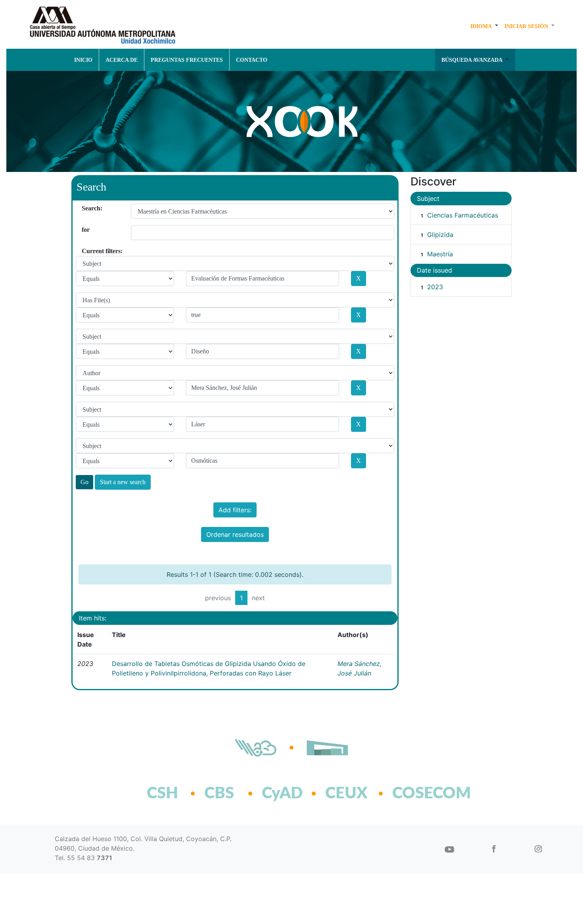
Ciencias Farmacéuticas (462, 215)
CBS (219, 793)
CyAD (282, 793)
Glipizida (440, 235)
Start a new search (123, 482)
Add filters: (235, 510)
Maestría (440, 254)
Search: (85, 208)
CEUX (346, 793)
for (85, 229)
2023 (435, 287)
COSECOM (414, 793)
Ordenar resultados (235, 534)
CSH (162, 793)
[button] (484, 26)
